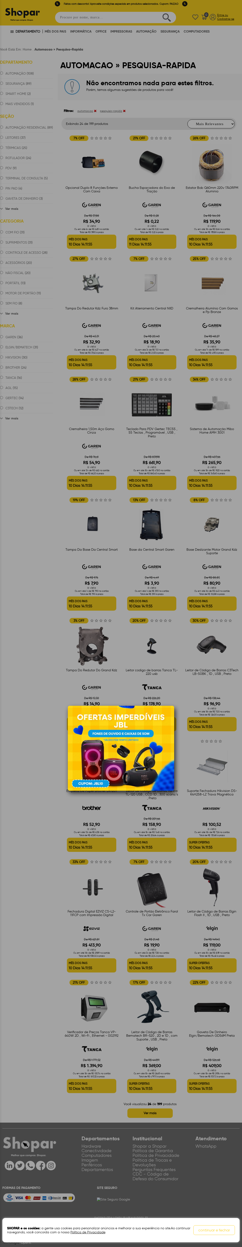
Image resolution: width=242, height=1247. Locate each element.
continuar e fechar (214, 1230)
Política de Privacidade (87, 1232)
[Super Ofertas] (121, 748)
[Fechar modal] (170, 716)
